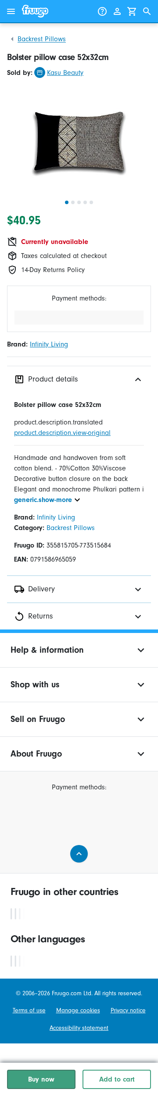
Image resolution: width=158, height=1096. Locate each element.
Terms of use (29, 1010)
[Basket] (132, 11)
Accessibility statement (79, 1028)
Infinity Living (49, 344)
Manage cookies (78, 1010)
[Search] (147, 11)
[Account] (117, 11)
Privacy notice (128, 1010)
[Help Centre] (102, 11)
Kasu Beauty (65, 73)
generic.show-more (43, 500)
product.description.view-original (62, 433)
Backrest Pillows (42, 39)
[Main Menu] (11, 11)
